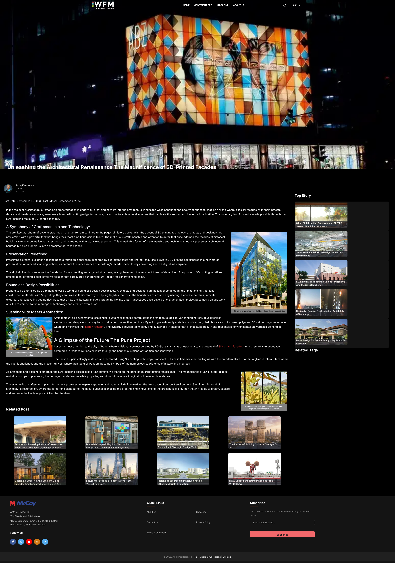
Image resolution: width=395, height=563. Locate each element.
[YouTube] (29, 542)
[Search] (285, 5)
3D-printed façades (231, 346)
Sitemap (227, 556)
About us (151, 512)
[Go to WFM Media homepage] (103, 5)
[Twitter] (21, 542)
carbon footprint (94, 326)
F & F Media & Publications (207, 556)
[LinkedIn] (45, 542)
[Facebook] (13, 542)
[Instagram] (37, 542)
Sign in (296, 5)
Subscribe (201, 512)
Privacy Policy (203, 522)
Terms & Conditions (156, 532)
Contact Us (152, 522)
